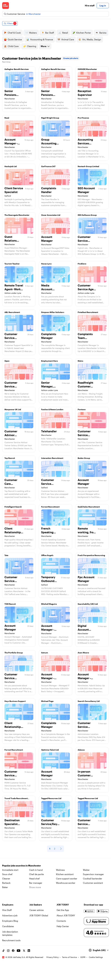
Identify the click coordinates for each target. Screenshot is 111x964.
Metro (80, 361)
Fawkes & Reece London (52, 409)
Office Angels (47, 555)
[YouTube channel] (18, 950)
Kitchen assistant (65, 874)
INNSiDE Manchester (87, 69)
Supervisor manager (93, 874)
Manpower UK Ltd (12, 409)
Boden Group (84, 458)
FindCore (82, 264)
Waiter (86, 870)
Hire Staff (7, 910)
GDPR (82, 957)
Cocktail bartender (92, 878)
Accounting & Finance (41, 39)
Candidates (8, 926)
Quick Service (15, 39)
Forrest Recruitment (50, 507)
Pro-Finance (83, 118)
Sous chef (7, 874)
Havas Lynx (46, 264)
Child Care (13, 46)
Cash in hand (36, 870)
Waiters (33, 32)
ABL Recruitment (12, 312)
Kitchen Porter (83, 32)
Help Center (63, 926)
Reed (6, 118)
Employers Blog (10, 921)
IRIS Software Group (87, 215)
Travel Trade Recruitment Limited (16, 799)
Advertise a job (9, 915)
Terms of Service (69, 957)
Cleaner (6, 878)
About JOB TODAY (66, 915)
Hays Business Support (15, 701)
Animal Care (67, 39)
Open (6, 361)
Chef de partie (36, 874)
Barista (102, 32)
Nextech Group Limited (88, 166)
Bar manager (35, 883)
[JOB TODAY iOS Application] (89, 911)
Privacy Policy (52, 957)
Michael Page (47, 701)
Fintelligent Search (13, 507)
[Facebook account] (13, 950)
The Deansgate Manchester (16, 215)
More (43, 46)
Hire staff (89, 5)
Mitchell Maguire (49, 604)
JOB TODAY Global (38, 915)
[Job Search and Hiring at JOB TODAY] (5, 5)
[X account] (24, 950)
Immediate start (10, 870)
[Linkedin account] (29, 950)
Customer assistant (93, 883)
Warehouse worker (65, 883)
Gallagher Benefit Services (16, 69)
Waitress (60, 870)
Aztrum (44, 652)
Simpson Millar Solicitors (52, 312)
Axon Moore (83, 652)
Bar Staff (49, 32)
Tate (6, 555)
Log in (102, 5)
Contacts (61, 921)
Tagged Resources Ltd (51, 798)
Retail (65, 32)
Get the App (63, 910)
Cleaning (31, 46)
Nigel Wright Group (50, 118)
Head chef (34, 878)
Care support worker (66, 878)
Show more (35, 887)
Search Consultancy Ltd (89, 701)
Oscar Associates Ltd (50, 215)
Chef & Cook (14, 32)
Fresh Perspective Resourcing (91, 555)
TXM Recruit (10, 604)
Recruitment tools (11, 940)
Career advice (36, 910)
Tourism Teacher (12, 264)
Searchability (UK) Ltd (88, 604)
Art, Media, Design (91, 39)
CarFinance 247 (48, 166)
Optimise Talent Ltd (50, 750)
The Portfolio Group (13, 652)
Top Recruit (9, 458)
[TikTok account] (3, 950)
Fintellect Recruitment (88, 312)
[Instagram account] (8, 950)
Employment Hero (49, 361)
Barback (6, 883)
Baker (5, 887)
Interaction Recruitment (52, 458)
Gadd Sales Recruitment (89, 507)
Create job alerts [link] (70, 58)
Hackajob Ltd (10, 166)
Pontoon (82, 409)
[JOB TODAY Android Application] (103, 911)
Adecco (81, 750)
